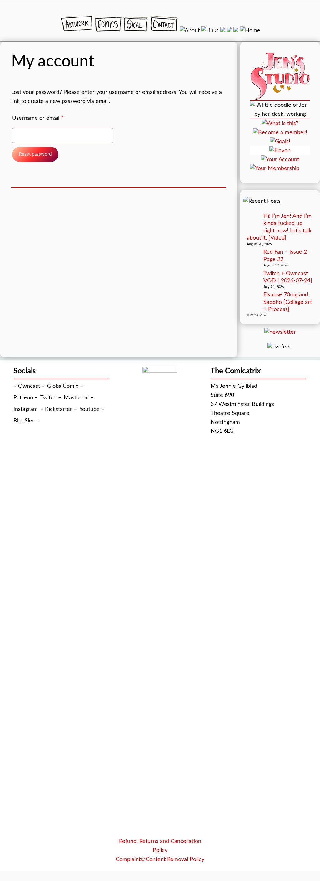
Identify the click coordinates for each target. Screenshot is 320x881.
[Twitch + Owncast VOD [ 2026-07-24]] (253, 277)
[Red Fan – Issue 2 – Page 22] (253, 256)
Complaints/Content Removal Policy (160, 859)
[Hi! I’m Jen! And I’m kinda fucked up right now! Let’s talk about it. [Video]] (253, 220)
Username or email (48, 118)
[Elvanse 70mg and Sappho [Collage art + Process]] (253, 298)
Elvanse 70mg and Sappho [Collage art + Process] (287, 302)
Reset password (35, 154)
